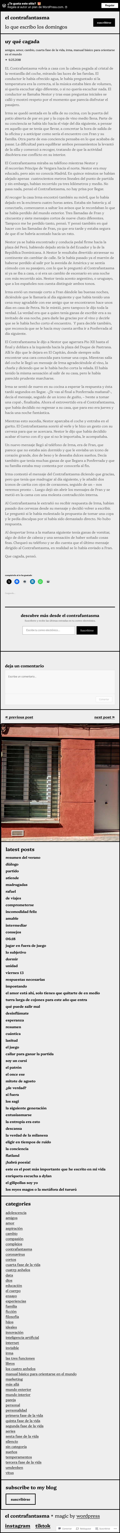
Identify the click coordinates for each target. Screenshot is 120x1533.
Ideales (11, 1326)
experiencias (16, 1300)
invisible (12, 1347)
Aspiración (14, 1228)
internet (12, 1342)
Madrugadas (17, 885)
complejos (14, 1243)
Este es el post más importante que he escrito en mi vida (55, 1169)
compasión (14, 1238)
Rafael (11, 891)
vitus (10, 1472)
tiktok (42, 1525)
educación (14, 1285)
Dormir (12, 959)
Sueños (11, 1451)
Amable (12, 918)
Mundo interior (18, 1394)
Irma (69, 50)
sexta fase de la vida (22, 1436)
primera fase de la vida (24, 1415)
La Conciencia (17, 1149)
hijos (9, 1321)
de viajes (13, 898)
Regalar (109, 5)
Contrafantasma (19, 1248)
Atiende (12, 878)
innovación (14, 1332)
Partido (12, 871)
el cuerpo (13, 1290)
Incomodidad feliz (21, 912)
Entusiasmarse (19, 1115)
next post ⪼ (104, 716)
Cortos (11, 1259)
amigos (10, 50)
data (9, 1275)
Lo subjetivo (16, 952)
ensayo (11, 1295)
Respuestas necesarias (25, 979)
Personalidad (16, 1410)
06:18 (10, 939)
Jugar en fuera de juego (26, 945)
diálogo (12, 864)
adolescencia (16, 1212)
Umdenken (14, 1467)
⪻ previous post (19, 716)
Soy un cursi (16, 1061)
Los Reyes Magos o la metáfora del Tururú (41, 1189)
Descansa (14, 1128)
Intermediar (16, 925)
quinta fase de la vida (23, 1420)
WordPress (88, 1515)
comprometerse (20, 905)
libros (10, 1363)
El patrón (14, 1067)
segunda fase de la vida (24, 1425)
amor (19, 50)
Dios (9, 1280)
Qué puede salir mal (23, 1006)
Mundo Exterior (18, 1389)
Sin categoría (16, 1446)
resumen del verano (23, 857)
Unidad (12, 966)
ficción (11, 1311)
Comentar (104, 699)
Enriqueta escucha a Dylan (29, 1176)
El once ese (15, 1074)
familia (11, 1306)
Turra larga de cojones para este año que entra (46, 1000)
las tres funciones (20, 1358)
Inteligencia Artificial (22, 1337)
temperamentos (19, 1456)
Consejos (13, 932)
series (10, 1430)
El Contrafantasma (27, 17)
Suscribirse (104, 22)
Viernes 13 (15, 973)
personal (13, 1404)
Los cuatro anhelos (20, 1368)
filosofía (12, 1316)
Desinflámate (17, 1013)
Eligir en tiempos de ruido (28, 1142)
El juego (12, 1047)
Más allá (12, 1384)
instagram (17, 1525)
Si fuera (12, 1094)
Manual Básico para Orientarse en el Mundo (41, 1373)
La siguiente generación (26, 1108)
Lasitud (12, 1040)
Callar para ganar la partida (30, 1054)
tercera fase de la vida (23, 1462)
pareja (11, 1399)
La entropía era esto (23, 1122)
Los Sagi (12, 1101)
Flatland (12, 1155)
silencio (12, 1441)
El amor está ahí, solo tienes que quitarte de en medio (53, 993)
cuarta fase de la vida (50, 50)
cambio (29, 50)
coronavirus (15, 1254)
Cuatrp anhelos (18, 1269)
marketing (14, 1378)
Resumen (13, 1027)
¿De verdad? (16, 1088)
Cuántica (13, 1034)
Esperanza (15, 1020)
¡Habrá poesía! (18, 1162)
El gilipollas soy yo (22, 1183)
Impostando (16, 986)
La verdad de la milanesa (27, 1135)
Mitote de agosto (20, 1081)
